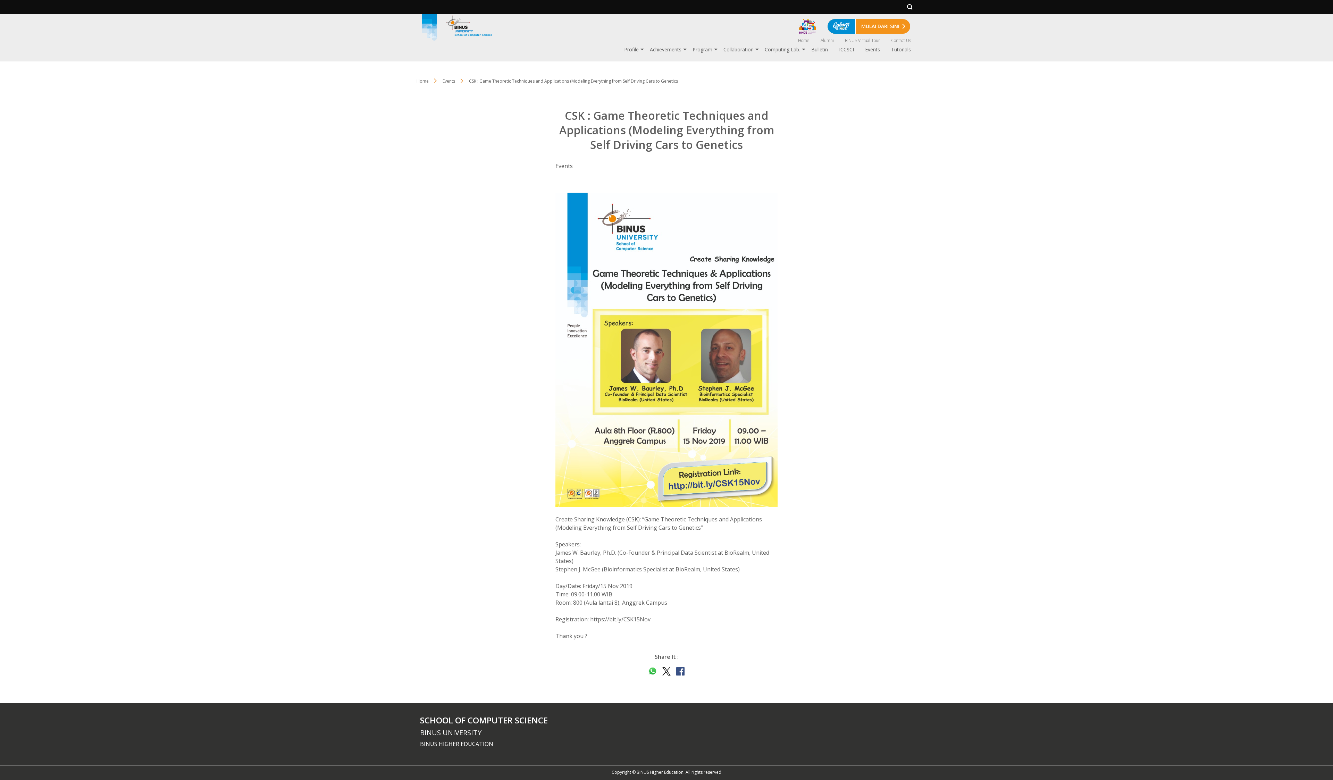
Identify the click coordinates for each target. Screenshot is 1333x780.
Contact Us (901, 40)
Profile (631, 49)
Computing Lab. (782, 49)
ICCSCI (846, 49)
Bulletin (819, 49)
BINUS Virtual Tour (862, 40)
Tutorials (901, 49)
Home (804, 40)
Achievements (665, 49)
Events (872, 49)
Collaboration (738, 49)
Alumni (827, 40)
